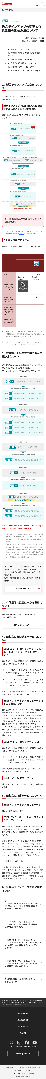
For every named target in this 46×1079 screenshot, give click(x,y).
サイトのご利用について (33, 1068)
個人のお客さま (8, 9)
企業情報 (23, 1033)
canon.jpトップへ (23, 1053)
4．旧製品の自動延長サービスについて (23, 63)
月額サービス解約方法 (14, 861)
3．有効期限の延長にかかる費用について (24, 59)
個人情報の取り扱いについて (23, 1070)
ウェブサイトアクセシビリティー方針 (23, 1073)
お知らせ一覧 (33, 1002)
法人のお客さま (23, 1020)
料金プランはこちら (22, 625)
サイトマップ (20, 1068)
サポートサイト (23, 1026)
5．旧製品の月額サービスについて (21, 67)
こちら (36, 219)
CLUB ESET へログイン (22, 588)
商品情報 (15, 1000)
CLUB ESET (39, 729)
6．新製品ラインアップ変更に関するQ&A (24, 70)
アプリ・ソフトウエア (26, 1000)
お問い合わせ (9, 1068)
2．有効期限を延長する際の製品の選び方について (25, 54)
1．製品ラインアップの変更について (22, 49)
